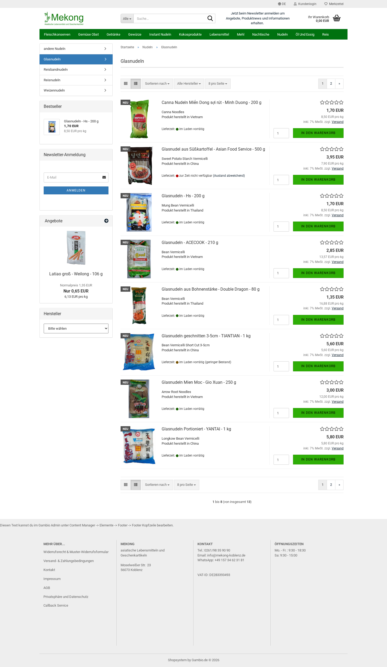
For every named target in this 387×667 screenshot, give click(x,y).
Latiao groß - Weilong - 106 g (76, 273)
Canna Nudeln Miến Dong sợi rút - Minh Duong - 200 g (211, 102)
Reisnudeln (52, 80)
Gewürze (134, 34)
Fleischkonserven (57, 34)
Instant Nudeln (160, 34)
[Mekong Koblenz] (78, 18)
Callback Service (55, 605)
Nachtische (260, 34)
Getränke (113, 34)
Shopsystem (177, 660)
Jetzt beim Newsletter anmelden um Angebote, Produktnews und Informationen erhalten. (258, 18)
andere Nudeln (54, 49)
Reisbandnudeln (56, 69)
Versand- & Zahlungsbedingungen (68, 561)
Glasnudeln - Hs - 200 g (183, 195)
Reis (325, 34)
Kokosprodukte (190, 34)
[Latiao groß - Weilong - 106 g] (76, 248)
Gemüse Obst (88, 34)
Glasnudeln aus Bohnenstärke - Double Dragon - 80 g (211, 289)
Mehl (240, 34)
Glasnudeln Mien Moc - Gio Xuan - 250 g (199, 382)
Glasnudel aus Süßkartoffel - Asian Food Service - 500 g (213, 149)
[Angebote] (106, 221)
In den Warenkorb (318, 133)
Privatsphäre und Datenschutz (65, 597)
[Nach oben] (372, 659)
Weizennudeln (54, 90)
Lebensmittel (219, 34)
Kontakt (49, 570)
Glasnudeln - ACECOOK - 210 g (190, 242)
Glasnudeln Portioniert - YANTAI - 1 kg (196, 428)
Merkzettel (336, 4)
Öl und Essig (305, 34)
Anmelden (76, 190)
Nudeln (282, 34)
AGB (46, 588)
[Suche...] (210, 18)
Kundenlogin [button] (306, 4)
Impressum (52, 579)
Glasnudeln (52, 59)
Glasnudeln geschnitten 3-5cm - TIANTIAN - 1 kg (206, 335)
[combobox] (157, 84)
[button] (282, 4)
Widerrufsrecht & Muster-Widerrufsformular (75, 552)
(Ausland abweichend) (229, 175)
